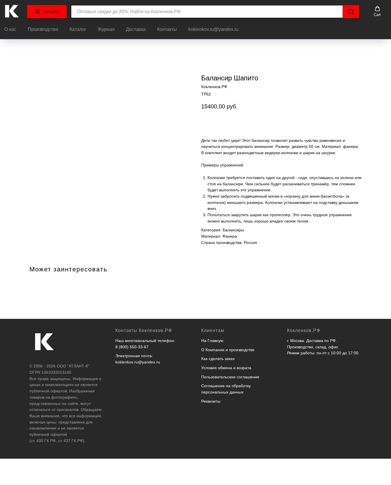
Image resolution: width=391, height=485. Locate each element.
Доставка (136, 29)
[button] (377, 11)
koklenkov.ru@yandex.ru (213, 29)
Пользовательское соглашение (230, 377)
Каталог (78, 29)
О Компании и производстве (227, 349)
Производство (43, 29)
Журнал (106, 29)
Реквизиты (210, 401)
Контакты (167, 29)
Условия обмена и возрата (226, 367)
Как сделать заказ (217, 358)
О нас (10, 29)
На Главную (212, 340)
